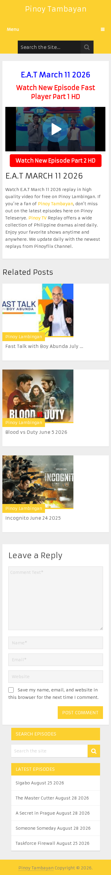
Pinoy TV (37, 218)
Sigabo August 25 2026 (40, 783)
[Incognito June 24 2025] (37, 482)
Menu (13, 29)
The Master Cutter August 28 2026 (52, 798)
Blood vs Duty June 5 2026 (36, 432)
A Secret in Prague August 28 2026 (53, 813)
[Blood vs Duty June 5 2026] (37, 396)
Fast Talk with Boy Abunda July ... (44, 346)
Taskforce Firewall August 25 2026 (52, 843)
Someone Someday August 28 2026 (53, 828)
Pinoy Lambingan (23, 336)
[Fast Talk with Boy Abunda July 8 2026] (37, 310)
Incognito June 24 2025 (33, 518)
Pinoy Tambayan (55, 9)
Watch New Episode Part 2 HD (56, 160)
